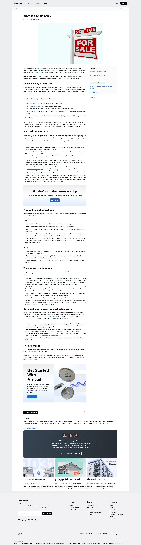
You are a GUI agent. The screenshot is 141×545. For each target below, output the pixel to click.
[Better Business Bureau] (36, 520)
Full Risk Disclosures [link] (119, 543)
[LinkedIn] (32, 520)
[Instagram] (23, 520)
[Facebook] (29, 520)
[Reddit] (26, 520)
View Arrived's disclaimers (30, 428)
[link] (16, 8)
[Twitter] (19, 520)
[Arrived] (18, 3)
